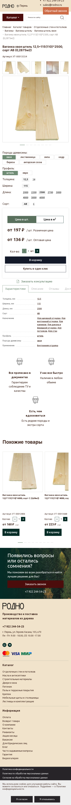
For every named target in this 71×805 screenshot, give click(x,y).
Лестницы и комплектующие (18, 701)
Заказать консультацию (36, 281)
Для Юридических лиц (14, 743)
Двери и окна (9, 682)
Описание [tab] (37, 288)
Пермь (23, 5)
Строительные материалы (17, 679)
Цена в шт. (22, 219)
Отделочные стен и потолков (18, 671)
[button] (20, 542)
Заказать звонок (35, 584)
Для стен (52, 331)
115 (39, 304)
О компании (8, 724)
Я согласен (21, 799)
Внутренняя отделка (47, 345)
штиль (40, 336)
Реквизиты (8, 732)
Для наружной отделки (48, 318)
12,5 (39, 299)
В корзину (35, 259)
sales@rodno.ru (52, 4)
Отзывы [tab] (54, 288)
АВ (38, 313)
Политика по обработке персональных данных (25, 773)
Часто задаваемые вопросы (17, 750)
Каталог (12, 17)
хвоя (39, 341)
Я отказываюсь (47, 799)
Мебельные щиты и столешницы (20, 697)
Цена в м (50, 219)
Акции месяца (9, 736)
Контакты (7, 728)
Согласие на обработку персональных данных (25, 778)
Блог (5, 747)
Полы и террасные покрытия (18, 690)
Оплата (6, 717)
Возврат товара (11, 721)
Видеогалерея (10, 758)
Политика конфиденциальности (18, 769)
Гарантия (7, 754)
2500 (39, 309)
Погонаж (7, 686)
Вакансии (7, 739)
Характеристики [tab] (15, 288)
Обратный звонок (56, 10)
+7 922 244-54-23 (35, 591)
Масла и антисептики (14, 675)
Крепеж (6, 694)
